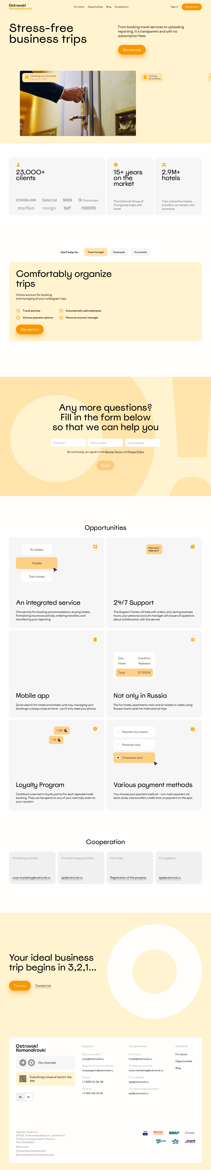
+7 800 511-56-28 (92, 1081)
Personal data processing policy (31, 1150)
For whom (79, 6)
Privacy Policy (135, 452)
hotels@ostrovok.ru (140, 1059)
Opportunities (95, 6)
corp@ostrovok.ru (93, 1059)
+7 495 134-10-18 (92, 1093)
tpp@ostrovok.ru (170, 877)
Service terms (22, 1146)
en (28, 1097)
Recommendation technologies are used (35, 1155)
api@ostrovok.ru (72, 877)
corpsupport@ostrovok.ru (97, 1070)
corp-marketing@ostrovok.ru (31, 877)
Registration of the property (128, 877)
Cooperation (121, 6)
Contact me (43, 985)
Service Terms (113, 452)
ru (20, 1097)
